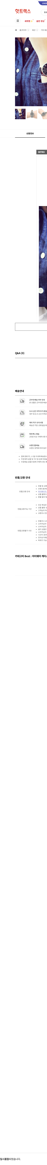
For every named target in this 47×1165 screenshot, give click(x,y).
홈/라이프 (23, 30)
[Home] (16, 30)
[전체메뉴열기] (18, 21)
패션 (33, 30)
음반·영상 (40, 21)
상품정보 (30, 133)
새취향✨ (29, 21)
